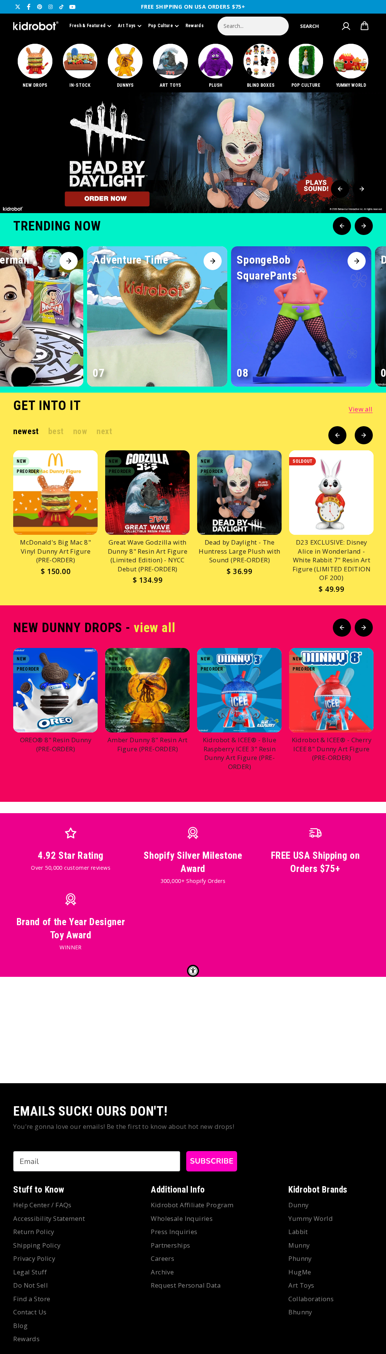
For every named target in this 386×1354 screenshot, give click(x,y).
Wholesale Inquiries (182, 1218)
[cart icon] (364, 26)
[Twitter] (17, 6)
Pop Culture (160, 25)
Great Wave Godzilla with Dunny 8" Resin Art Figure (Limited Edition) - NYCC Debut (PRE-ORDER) (148, 555)
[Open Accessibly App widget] (193, 971)
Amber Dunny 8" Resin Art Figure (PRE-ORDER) (147, 744)
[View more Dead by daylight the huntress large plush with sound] (193, 152)
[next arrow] (362, 189)
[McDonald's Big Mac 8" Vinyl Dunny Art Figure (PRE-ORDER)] (55, 492)
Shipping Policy (36, 1245)
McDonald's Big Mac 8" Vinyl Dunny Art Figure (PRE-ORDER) (55, 551)
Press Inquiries (174, 1231)
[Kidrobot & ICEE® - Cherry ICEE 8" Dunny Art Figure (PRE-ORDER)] (331, 690)
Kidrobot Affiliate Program (192, 1204)
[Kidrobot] (35, 26)
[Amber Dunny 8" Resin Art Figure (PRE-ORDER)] (147, 690)
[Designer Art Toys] (170, 66)
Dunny (298, 1204)
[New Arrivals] (35, 66)
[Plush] (215, 66)
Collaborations (311, 1298)
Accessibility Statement (49, 1218)
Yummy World (310, 1218)
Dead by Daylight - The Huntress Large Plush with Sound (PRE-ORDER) (239, 551)
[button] (309, 26)
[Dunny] (125, 66)
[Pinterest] (39, 6)
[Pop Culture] (306, 66)
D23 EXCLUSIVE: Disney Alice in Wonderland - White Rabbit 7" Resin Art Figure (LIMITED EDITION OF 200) (332, 560)
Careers (162, 1258)
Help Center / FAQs (42, 1204)
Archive (162, 1272)
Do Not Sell (30, 1285)
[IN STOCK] (80, 66)
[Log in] (346, 26)
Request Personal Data (186, 1285)
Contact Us (29, 1312)
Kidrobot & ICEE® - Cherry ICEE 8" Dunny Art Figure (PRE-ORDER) (332, 748)
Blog (20, 1325)
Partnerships (170, 1245)
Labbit (298, 1231)
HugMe (299, 1272)
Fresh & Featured (87, 25)
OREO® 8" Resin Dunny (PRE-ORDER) (55, 744)
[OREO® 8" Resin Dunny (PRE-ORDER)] (55, 690)
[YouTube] (72, 6)
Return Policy (33, 1231)
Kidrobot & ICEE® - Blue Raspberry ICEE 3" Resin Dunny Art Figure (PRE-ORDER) (240, 753)
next (104, 431)
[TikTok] (61, 6)
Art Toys (126, 25)
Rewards (194, 25)
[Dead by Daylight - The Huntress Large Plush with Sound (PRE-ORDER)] (239, 492)
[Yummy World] (351, 66)
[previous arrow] (340, 189)
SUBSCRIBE (211, 1161)
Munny (298, 1245)
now (80, 431)
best (56, 431)
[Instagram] (50, 6)
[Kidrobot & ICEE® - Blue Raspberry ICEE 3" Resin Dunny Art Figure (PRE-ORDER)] (239, 690)
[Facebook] (28, 6)
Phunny (300, 1258)
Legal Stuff (30, 1272)
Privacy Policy (34, 1258)
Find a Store (31, 1298)
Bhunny (300, 1312)
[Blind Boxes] (260, 66)
